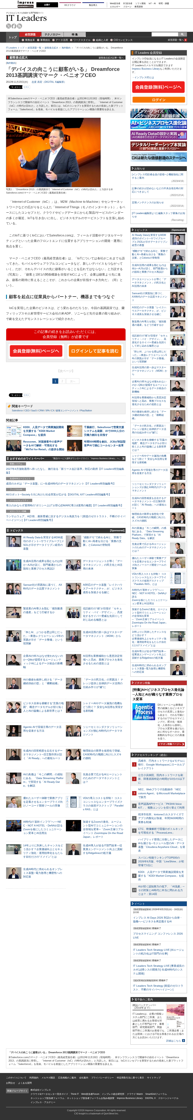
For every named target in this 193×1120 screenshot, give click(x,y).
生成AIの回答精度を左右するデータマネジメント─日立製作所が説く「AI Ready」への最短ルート (43, 754)
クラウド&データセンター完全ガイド (49, 1094)
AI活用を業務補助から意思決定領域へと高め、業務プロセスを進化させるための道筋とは (103, 659)
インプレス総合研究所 (113, 1094)
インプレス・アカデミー (43, 1102)
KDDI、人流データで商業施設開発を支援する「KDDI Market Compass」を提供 (43, 431)
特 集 (75, 34)
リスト (26, 87)
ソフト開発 (140, 3)
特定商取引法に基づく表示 (130, 1077)
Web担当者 (115, 3)
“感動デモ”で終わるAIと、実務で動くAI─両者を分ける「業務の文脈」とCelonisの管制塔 (102, 541)
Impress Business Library (146, 68)
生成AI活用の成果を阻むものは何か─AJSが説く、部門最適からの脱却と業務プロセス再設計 (43, 565)
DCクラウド (70, 5)
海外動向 (66, 47)
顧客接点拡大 (51, 47)
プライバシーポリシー (102, 1077)
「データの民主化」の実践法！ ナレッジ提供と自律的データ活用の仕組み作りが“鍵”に (103, 683)
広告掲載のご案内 (67, 1077)
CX (52, 410)
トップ (13, 37)
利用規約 (33, 1077)
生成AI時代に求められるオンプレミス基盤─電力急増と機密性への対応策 (43, 873)
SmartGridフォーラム (156, 1094)
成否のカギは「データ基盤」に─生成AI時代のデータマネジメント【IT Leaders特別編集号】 (61, 483)
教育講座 (139, 7)
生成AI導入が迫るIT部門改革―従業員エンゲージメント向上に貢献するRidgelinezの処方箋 (103, 849)
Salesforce (17, 410)
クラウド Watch (135, 1094)
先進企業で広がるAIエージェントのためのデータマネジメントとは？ (102, 778)
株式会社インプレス (41, 1090)
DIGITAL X (150, 1098)
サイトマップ (154, 1077)
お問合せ (10, 1083)
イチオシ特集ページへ (169, 744)
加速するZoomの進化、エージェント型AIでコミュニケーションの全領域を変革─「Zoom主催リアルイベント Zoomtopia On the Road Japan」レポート (103, 829)
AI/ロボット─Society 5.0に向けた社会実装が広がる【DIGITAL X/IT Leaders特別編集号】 (58, 494)
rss (19, 26)
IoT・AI (152, 3)
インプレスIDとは (144, 77)
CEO (27, 410)
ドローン (127, 7)
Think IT (75, 1094)
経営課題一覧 (34, 47)
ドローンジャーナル (168, 1098)
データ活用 (62, 40)
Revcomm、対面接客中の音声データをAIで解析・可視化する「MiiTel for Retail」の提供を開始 (43, 445)
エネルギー (115, 7)
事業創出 (45, 40)
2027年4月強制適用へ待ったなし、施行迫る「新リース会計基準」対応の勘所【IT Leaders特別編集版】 (65, 470)
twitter (8, 26)
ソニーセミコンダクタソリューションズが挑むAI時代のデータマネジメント (103, 730)
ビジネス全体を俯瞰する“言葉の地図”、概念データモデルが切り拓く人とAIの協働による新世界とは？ (43, 707)
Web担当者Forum (90, 1094)
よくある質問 (25, 1083)
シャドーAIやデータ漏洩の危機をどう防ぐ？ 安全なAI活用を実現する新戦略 (103, 707)
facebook (14, 26)
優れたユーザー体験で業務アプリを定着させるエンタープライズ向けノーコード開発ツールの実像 (43, 802)
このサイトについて (16, 1077)
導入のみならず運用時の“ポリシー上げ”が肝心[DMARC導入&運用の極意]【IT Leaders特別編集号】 (64, 505)
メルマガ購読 (48, 1077)
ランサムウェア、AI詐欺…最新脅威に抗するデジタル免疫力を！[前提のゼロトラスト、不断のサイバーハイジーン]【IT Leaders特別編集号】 (65, 518)
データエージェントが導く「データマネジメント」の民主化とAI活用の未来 (103, 565)
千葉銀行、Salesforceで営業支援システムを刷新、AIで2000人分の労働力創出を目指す (104, 431)
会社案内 (83, 1077)
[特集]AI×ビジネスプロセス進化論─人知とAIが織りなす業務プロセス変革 (158, 694)
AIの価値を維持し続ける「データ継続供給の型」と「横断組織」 (149, 415)
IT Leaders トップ (15, 47)
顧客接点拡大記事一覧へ (111, 57)
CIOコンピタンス (123, 40)
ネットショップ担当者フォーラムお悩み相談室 (90, 1098)
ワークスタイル (81, 40)
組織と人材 (102, 40)
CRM (41, 410)
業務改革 (30, 40)
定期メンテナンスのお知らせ (148, 202)
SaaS (34, 410)
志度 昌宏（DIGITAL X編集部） (49, 81)
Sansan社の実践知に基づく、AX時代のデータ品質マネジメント (149, 296)
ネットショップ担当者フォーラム (47, 1098)
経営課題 (30, 34)
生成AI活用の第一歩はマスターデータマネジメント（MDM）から (149, 371)
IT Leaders (26, 17)
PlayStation (86, 410)
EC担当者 (127, 3)
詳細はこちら (173, 1040)
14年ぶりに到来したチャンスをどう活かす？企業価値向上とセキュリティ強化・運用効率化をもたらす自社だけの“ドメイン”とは (149, 638)
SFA (47, 410)
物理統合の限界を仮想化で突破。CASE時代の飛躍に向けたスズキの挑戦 (103, 754)
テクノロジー (53, 34)
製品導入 (93, 5)
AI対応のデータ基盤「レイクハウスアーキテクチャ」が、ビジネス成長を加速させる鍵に (103, 588)
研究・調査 (164, 3)
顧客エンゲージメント (67, 410)
